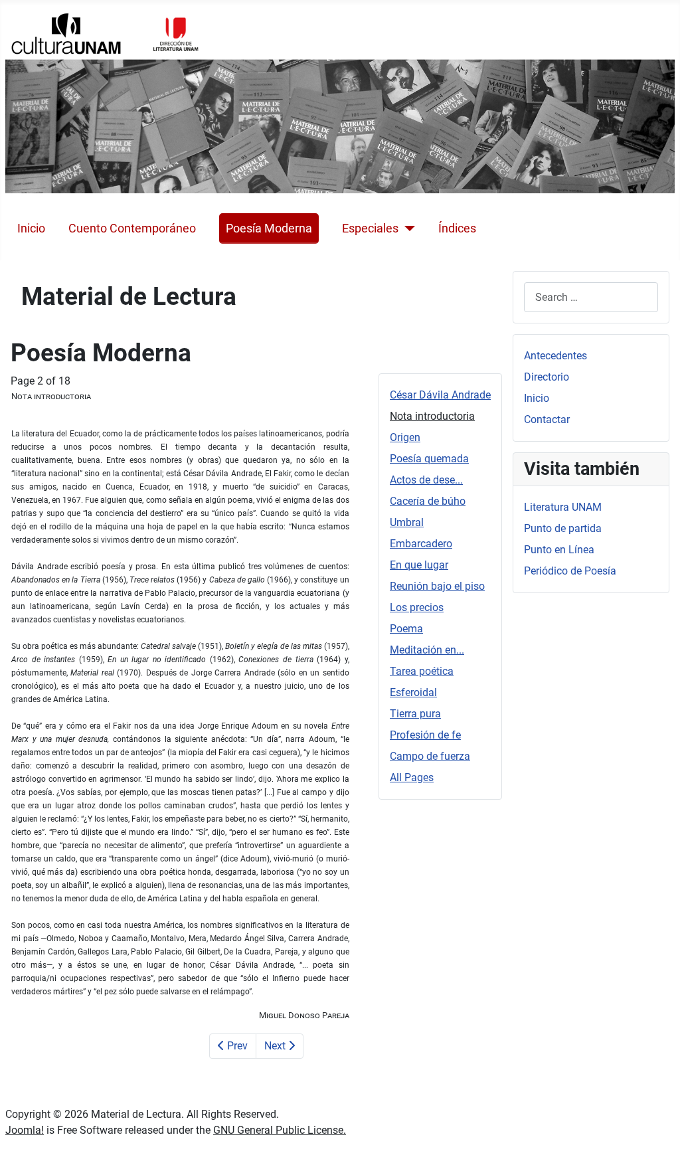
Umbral (407, 522)
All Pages (412, 777)
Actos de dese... (426, 480)
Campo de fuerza (430, 756)
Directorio (546, 377)
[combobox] (591, 297)
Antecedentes (555, 355)
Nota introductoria (432, 416)
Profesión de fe (425, 735)
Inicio (31, 228)
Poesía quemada (429, 458)
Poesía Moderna (269, 228)
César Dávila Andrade (440, 395)
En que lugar (419, 565)
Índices (457, 228)
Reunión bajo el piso (437, 586)
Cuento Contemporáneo (132, 228)
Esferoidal (413, 692)
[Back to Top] (656, 1140)
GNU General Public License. (279, 1130)
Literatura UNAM (563, 507)
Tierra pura (415, 713)
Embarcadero (421, 543)
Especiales (370, 228)
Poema (406, 628)
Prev (236, 1045)
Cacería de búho (428, 501)
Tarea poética (422, 671)
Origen (405, 437)
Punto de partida (563, 528)
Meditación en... (427, 650)
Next (276, 1045)
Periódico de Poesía (570, 571)
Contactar (547, 419)
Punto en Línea (559, 549)
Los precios (417, 607)
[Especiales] (406, 228)
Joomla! (24, 1130)
